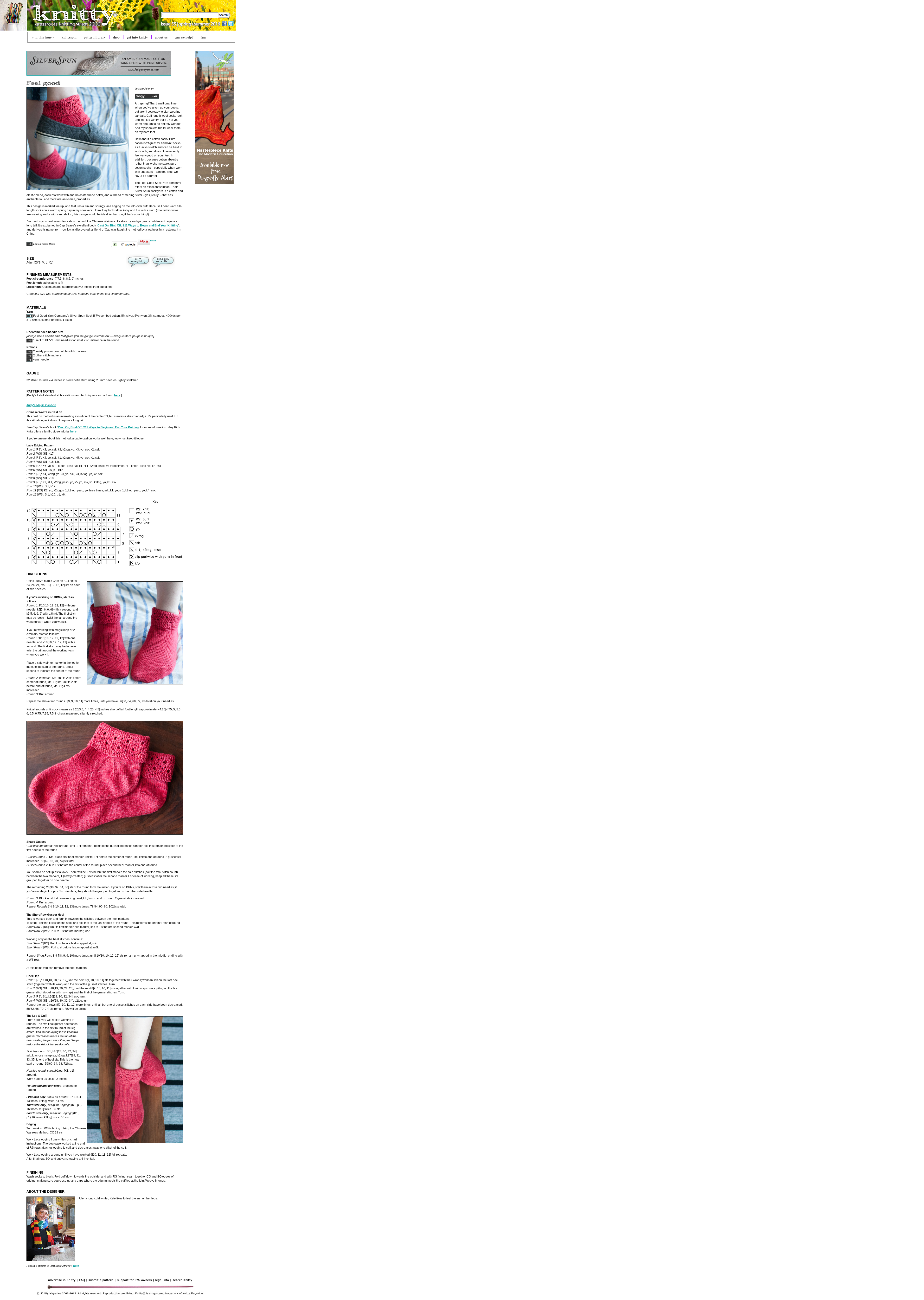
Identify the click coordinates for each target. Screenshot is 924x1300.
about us (161, 37)
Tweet (153, 240)
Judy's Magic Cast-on (41, 405)
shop (116, 37)
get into (137, 37)
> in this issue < (43, 37)
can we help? (184, 37)
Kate (76, 1265)
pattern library (95, 37)
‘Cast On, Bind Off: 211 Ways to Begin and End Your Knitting (137, 225)
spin (69, 37)
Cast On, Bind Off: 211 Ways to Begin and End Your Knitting (98, 427)
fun (203, 37)
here (117, 395)
